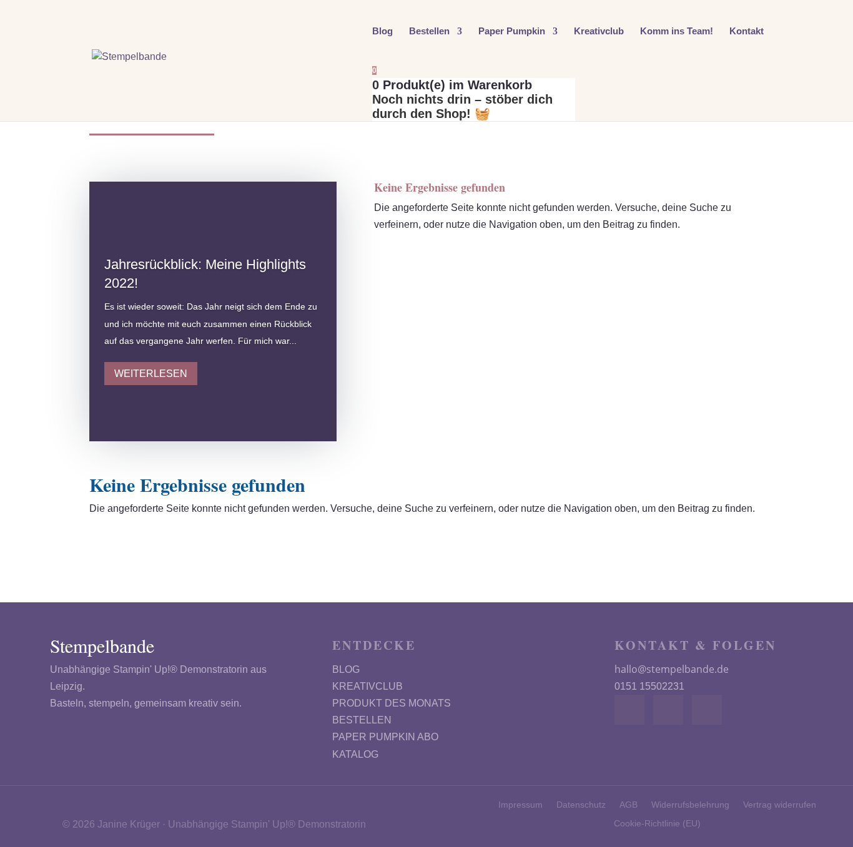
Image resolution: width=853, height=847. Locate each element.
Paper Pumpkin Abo (385, 737)
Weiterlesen (150, 373)
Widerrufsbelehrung (690, 805)
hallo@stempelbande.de (671, 669)
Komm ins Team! (676, 31)
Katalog (355, 754)
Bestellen (429, 31)
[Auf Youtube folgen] (707, 710)
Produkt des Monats (391, 703)
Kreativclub (599, 31)
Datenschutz (581, 805)
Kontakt (746, 31)
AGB (628, 805)
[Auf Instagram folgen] (668, 710)
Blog (382, 31)
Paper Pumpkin (511, 31)
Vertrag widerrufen (779, 805)
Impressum (520, 805)
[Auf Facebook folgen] (629, 710)
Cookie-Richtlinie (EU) (657, 823)
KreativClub (367, 686)
